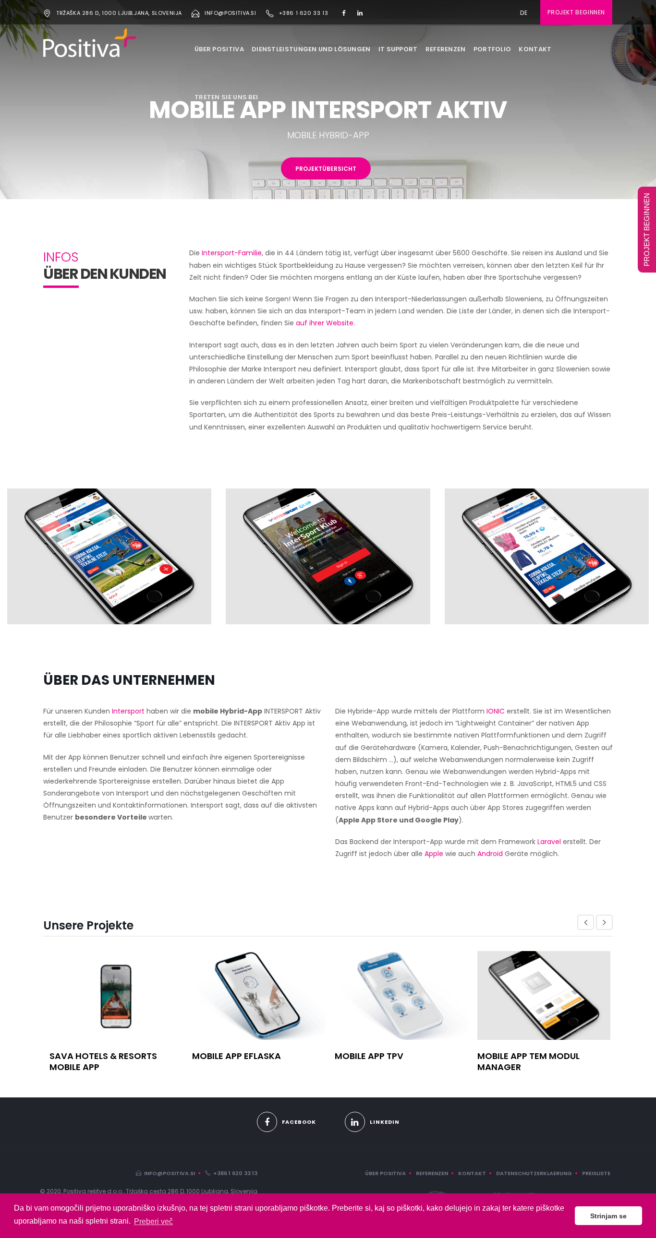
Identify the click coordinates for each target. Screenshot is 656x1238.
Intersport (128, 711)
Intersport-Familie (232, 253)
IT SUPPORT (398, 49)
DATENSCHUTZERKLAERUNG (534, 1173)
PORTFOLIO (492, 49)
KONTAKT (535, 49)
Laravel (550, 841)
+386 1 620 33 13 (303, 13)
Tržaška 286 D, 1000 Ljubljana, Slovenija (119, 13)
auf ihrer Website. (325, 323)
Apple (434, 853)
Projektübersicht (325, 169)
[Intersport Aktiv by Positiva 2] (328, 555)
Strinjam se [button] (608, 1216)
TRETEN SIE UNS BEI (226, 97)
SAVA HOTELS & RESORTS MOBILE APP (103, 1061)
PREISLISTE (596, 1173)
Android (490, 853)
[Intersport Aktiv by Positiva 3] (547, 555)
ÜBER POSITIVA (219, 49)
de (524, 13)
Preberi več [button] (153, 1221)
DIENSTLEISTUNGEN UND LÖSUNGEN (311, 49)
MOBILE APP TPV (369, 1056)
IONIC (495, 711)
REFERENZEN (445, 49)
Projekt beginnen (576, 12)
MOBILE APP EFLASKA (236, 1056)
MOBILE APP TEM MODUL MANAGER (528, 1061)
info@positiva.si (230, 13)
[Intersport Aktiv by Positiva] (109, 555)
